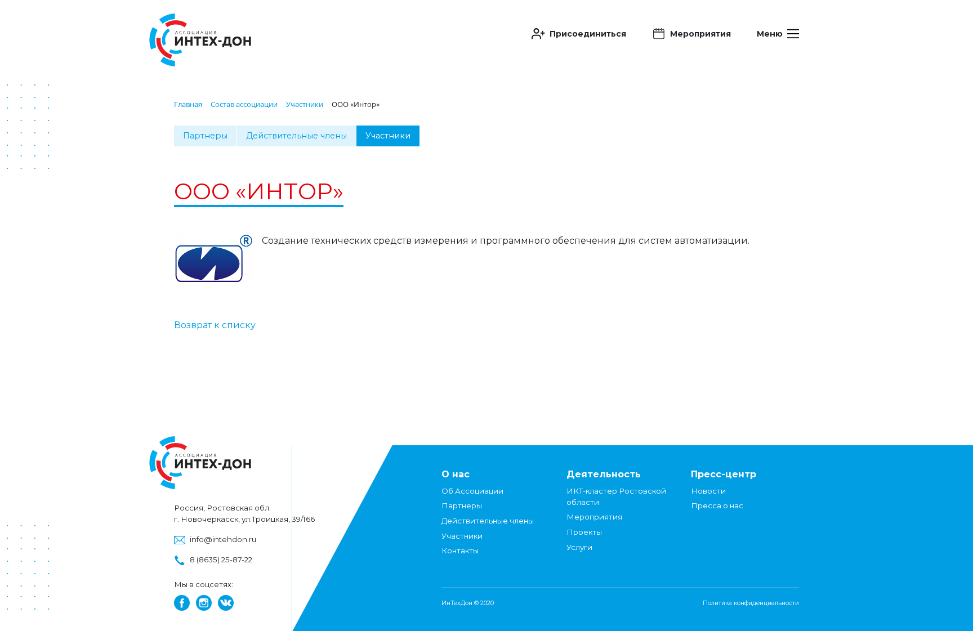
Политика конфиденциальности (751, 603)
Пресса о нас (717, 505)
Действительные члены (296, 136)
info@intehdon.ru (223, 539)
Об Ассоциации (472, 490)
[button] (579, 34)
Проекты (584, 531)
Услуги (579, 547)
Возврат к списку (215, 325)
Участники (387, 136)
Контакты (460, 550)
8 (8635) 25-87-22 (221, 559)
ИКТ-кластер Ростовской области (616, 496)
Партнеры (205, 136)
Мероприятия (594, 516)
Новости (708, 490)
